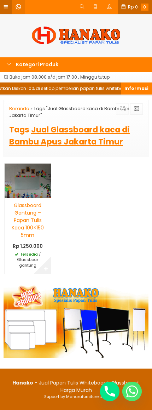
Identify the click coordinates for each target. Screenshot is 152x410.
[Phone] (109, 391)
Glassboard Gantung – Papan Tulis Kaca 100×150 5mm (28, 220)
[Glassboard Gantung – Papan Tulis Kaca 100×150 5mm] (28, 180)
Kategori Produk (36, 64)
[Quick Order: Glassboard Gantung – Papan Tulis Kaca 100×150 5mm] (9, 191)
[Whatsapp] (132, 391)
